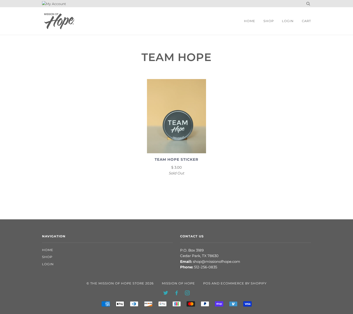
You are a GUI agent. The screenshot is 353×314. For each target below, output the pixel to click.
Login (288, 21)
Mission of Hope (178, 283)
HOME (249, 21)
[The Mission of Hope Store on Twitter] (165, 294)
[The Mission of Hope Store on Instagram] (187, 294)
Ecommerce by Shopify (244, 283)
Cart (306, 21)
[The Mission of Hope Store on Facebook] (176, 294)
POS (207, 283)
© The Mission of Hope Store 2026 (120, 283)
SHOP (268, 21)
